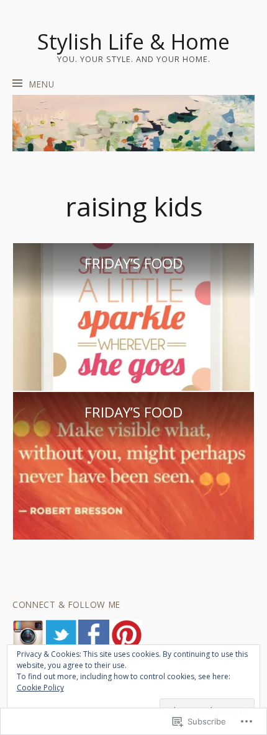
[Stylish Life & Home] (133, 123)
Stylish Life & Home (133, 41)
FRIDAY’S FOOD (133, 263)
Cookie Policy (40, 687)
